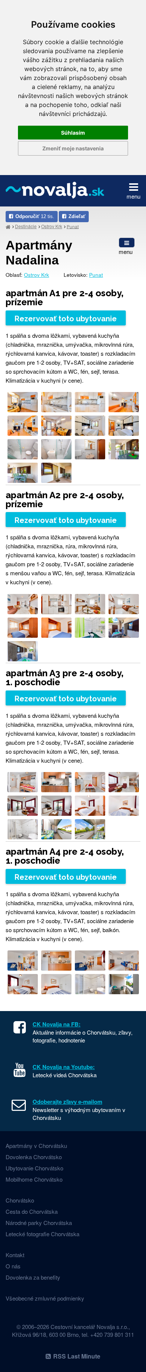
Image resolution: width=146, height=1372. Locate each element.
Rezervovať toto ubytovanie (66, 318)
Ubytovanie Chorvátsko (34, 1168)
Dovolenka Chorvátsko (34, 1157)
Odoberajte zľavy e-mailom (67, 1101)
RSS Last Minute (76, 1356)
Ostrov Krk (51, 226)
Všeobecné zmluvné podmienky (45, 1298)
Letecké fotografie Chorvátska (42, 1234)
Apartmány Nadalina (39, 252)
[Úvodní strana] (8, 226)
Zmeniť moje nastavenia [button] (73, 148)
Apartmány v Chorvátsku (36, 1145)
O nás (13, 1266)
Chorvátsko (20, 1200)
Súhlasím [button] (73, 132)
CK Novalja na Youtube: (64, 1067)
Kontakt (15, 1255)
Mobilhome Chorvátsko (34, 1179)
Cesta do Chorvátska (32, 1211)
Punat (73, 226)
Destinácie (26, 226)
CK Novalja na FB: (56, 1024)
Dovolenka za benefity (33, 1277)
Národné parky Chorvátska (39, 1222)
